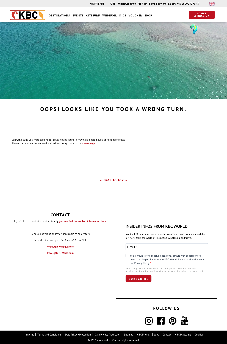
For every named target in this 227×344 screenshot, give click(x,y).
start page (89, 143)
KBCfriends (97, 3)
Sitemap (128, 334)
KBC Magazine (183, 334)
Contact (167, 334)
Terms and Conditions (49, 334)
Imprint (30, 334)
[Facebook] (160, 323)
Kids (122, 15)
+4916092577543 (188, 3)
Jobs (112, 3)
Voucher (135, 15)
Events (78, 15)
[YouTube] (184, 323)
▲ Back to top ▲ (113, 180)
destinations (59, 15)
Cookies (199, 334)
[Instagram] (148, 323)
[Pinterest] (172, 323)
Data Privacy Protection (78, 334)
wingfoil (109, 15)
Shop (148, 15)
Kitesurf (93, 15)
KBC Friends (144, 334)
